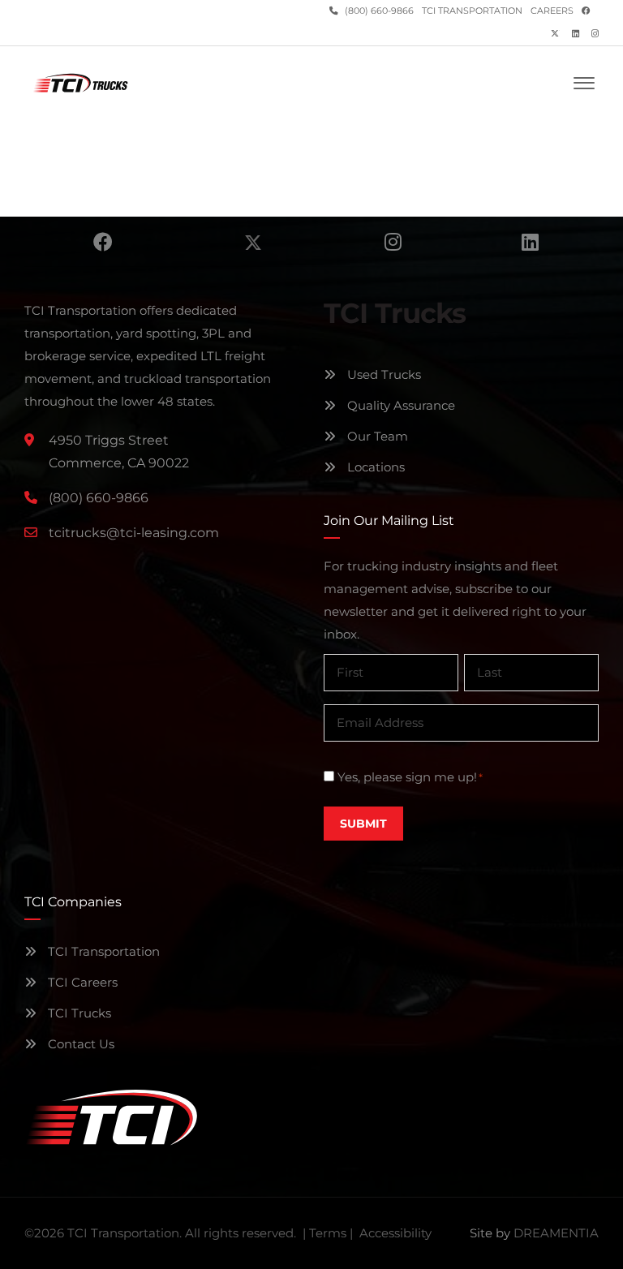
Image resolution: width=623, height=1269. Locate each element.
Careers (552, 11)
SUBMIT (363, 823)
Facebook (102, 241)
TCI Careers (81, 982)
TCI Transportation (472, 11)
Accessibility (395, 1233)
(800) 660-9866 (378, 11)
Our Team (376, 436)
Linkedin (530, 241)
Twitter (252, 241)
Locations (374, 467)
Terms (327, 1233)
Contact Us (79, 1044)
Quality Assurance (399, 405)
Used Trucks (382, 374)
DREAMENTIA (556, 1233)
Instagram (393, 241)
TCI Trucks (78, 1013)
